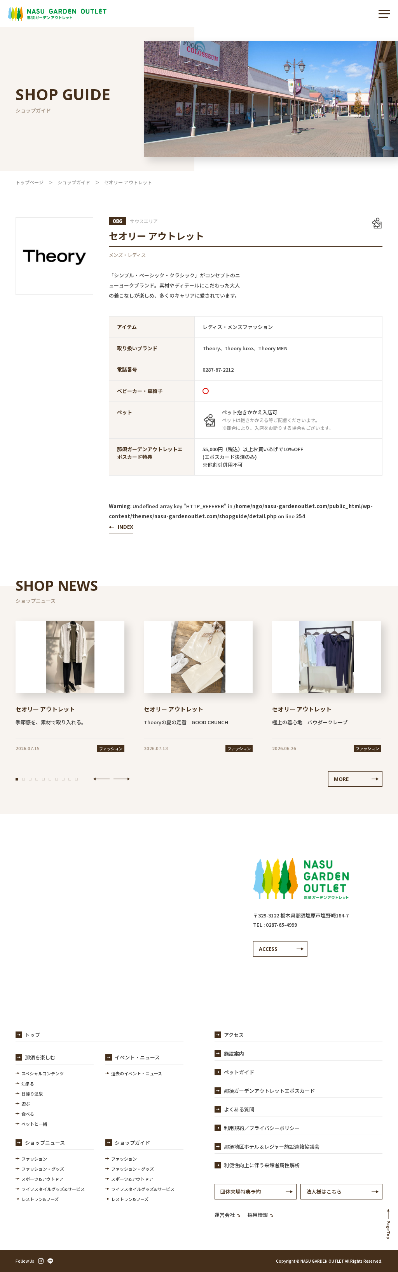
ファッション (34, 1159)
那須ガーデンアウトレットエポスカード (269, 1090)
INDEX (125, 526)
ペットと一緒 (34, 1124)
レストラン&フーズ (40, 1199)
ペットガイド (239, 1072)
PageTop (388, 1229)
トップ (32, 1034)
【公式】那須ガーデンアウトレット (57, 13)
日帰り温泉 (32, 1093)
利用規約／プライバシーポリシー (262, 1128)
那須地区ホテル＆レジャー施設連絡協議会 (271, 1146)
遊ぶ (25, 1104)
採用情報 (258, 1214)
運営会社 (225, 1214)
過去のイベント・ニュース (136, 1073)
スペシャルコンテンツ (42, 1073)
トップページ (30, 182)
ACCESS (268, 948)
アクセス (234, 1034)
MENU (384, 13)
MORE (341, 778)
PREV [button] (101, 779)
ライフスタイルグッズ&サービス (53, 1189)
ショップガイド (74, 182)
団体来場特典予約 (240, 1191)
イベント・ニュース (137, 1057)
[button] (17, 779)
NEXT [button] (121, 779)
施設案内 (234, 1053)
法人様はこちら (324, 1191)
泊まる (27, 1083)
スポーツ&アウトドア (42, 1179)
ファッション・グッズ (42, 1169)
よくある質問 (239, 1109)
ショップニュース (45, 1142)
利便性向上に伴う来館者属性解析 (262, 1165)
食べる (27, 1114)
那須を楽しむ (40, 1057)
